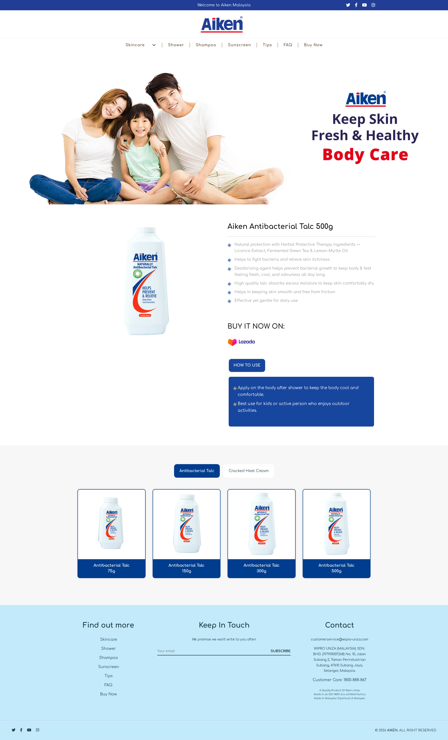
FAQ (288, 45)
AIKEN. (392, 730)
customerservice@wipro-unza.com (339, 639)
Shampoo (206, 45)
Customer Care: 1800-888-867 (339, 680)
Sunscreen (239, 45)
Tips (267, 45)
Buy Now (313, 45)
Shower (176, 45)
